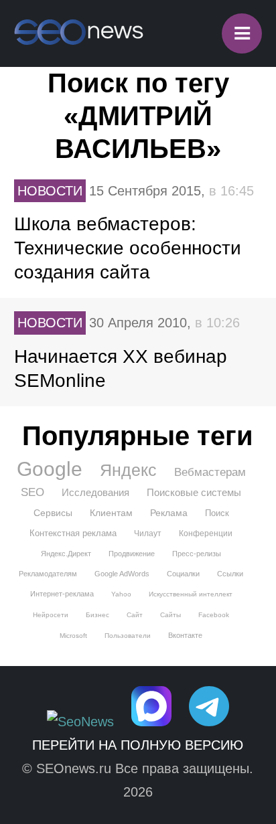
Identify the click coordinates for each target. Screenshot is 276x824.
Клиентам (111, 512)
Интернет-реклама (62, 594)
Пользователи (128, 635)
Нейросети (50, 615)
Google (49, 469)
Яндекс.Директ (66, 554)
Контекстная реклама (73, 533)
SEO (32, 492)
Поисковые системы (194, 492)
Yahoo (121, 594)
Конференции (205, 533)
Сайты (170, 615)
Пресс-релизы (196, 554)
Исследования (95, 492)
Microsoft (73, 635)
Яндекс (128, 470)
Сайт (135, 615)
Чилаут (147, 533)
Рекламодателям (48, 574)
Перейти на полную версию (137, 745)
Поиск (217, 513)
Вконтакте (185, 635)
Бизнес (97, 615)
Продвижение (132, 554)
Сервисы (52, 512)
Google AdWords (121, 574)
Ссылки (230, 574)
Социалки (183, 574)
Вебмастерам (210, 472)
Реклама (169, 512)
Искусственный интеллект (190, 594)
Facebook (213, 615)
